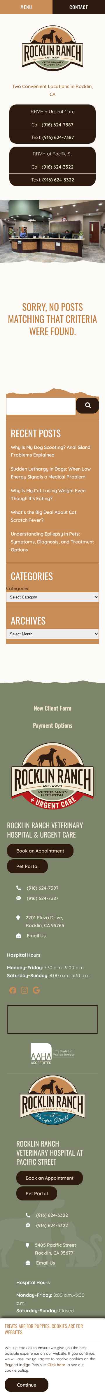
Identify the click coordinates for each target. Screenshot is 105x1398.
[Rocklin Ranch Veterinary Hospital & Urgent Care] (52, 48)
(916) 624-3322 (58, 167)
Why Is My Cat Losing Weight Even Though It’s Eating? (48, 494)
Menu (26, 7)
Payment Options (52, 725)
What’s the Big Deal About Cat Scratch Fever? (43, 516)
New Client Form (52, 708)
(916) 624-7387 (58, 125)
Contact (78, 7)
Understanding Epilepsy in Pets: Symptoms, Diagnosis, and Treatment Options (52, 541)
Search (87, 405)
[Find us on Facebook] (12, 990)
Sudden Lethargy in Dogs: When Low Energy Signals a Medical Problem (51, 473)
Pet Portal (27, 866)
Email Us (36, 936)
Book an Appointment (40, 851)
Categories (17, 588)
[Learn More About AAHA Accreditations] (52, 1053)
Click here (56, 1364)
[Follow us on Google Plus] (36, 990)
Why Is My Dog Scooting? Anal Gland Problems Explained (50, 451)
